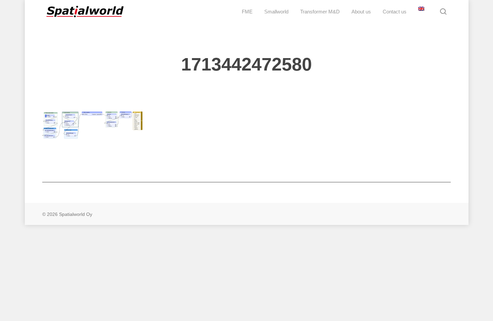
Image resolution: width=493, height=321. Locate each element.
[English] (420, 11)
